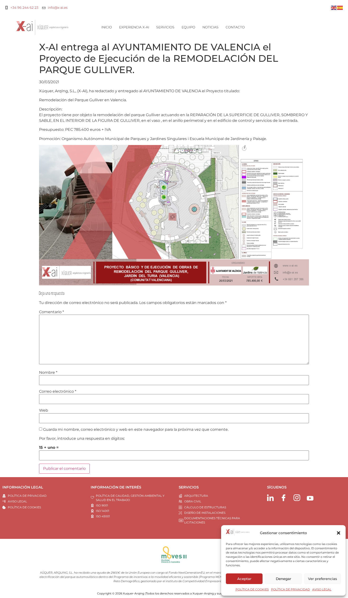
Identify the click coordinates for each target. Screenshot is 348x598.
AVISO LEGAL (321, 589)
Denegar (283, 578)
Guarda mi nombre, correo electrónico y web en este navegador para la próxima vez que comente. (135, 429)
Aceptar (244, 578)
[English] (334, 7)
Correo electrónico (57, 391)
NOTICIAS (210, 27)
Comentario (51, 312)
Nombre (48, 372)
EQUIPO (188, 27)
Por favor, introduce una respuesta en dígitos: (82, 438)
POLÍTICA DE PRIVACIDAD (290, 589)
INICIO (106, 27)
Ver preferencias (322, 578)
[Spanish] (340, 7)
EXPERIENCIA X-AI (134, 27)
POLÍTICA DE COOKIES (252, 589)
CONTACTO (235, 27)
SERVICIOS (165, 27)
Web (43, 410)
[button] (338, 533)
